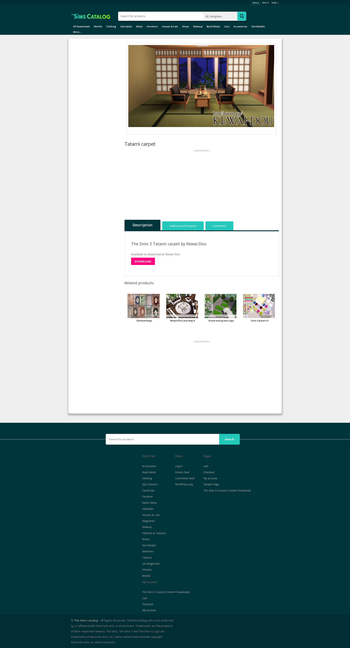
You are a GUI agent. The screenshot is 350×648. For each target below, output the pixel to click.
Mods (139, 26)
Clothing (111, 26)
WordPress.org (184, 484)
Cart (205, 466)
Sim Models (258, 26)
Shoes (185, 26)
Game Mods (149, 502)
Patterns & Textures (154, 533)
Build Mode (213, 26)
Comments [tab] (219, 226)
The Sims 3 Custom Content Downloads (227, 490)
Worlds (98, 26)
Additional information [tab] (183, 226)
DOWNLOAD (143, 261)
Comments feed (184, 478)
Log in (178, 466)
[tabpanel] (201, 86)
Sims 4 (265, 2)
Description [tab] (142, 225)
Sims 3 (255, 2)
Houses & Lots (170, 26)
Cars (226, 26)
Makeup (198, 26)
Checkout (209, 472)
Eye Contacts (150, 484)
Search (229, 439)
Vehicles (147, 569)
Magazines (148, 521)
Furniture (152, 26)
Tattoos (147, 557)
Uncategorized (150, 563)
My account (210, 478)
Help (274, 2)
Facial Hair (148, 490)
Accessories (240, 26)
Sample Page (211, 484)
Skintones (148, 551)
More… (77, 32)
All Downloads (81, 26)
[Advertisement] (202, 185)
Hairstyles (126, 26)
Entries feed (182, 472)
